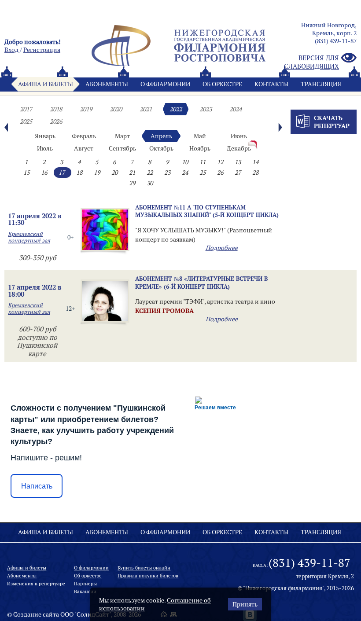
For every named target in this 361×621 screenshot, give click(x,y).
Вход (11, 50)
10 (185, 162)
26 (220, 172)
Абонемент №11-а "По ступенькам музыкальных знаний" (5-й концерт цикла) (207, 211)
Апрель (161, 136)
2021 (146, 109)
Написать (36, 486)
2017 (26, 109)
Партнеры (85, 584)
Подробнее (222, 248)
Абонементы (106, 84)
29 (132, 183)
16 (44, 172)
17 (62, 172)
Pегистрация (41, 50)
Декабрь (239, 148)
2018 (56, 109)
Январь (45, 136)
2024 (235, 109)
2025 (26, 121)
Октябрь (161, 148)
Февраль (84, 136)
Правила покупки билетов (148, 576)
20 (114, 172)
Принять (245, 604)
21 (132, 172)
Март (122, 136)
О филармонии (165, 84)
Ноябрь (199, 148)
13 (238, 162)
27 (238, 172)
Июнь (239, 136)
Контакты (271, 84)
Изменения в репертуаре (36, 584)
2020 (116, 109)
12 (220, 162)
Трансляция (321, 84)
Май (200, 136)
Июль (45, 148)
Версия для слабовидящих (311, 62)
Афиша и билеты (45, 84)
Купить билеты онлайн (144, 568)
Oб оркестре (222, 84)
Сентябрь (122, 148)
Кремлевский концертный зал (29, 237)
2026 (56, 121)
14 (255, 162)
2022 (175, 109)
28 (255, 172)
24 (185, 172)
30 (150, 183)
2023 (205, 109)
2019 (86, 109)
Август (83, 148)
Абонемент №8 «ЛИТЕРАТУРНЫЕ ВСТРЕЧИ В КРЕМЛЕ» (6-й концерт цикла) (201, 282)
